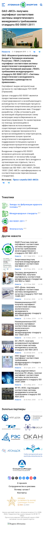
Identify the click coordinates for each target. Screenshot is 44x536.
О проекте (22, 483)
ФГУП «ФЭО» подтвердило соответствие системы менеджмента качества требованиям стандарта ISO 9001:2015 (28, 392)
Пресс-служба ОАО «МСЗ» (26, 179)
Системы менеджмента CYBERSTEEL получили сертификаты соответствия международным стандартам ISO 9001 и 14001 (28, 276)
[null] (34, 51)
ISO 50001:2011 (17, 221)
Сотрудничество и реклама (22, 486)
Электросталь (16, 229)
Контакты (22, 493)
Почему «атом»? (22, 489)
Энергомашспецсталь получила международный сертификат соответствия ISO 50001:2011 (27, 262)
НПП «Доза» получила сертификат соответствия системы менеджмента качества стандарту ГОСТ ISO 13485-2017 (28, 291)
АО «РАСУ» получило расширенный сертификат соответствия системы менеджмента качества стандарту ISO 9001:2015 (27, 345)
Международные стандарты (23, 213)
